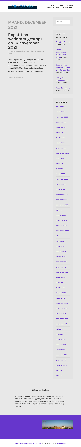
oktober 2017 (61, 360)
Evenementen (68, 8)
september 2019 (62, 272)
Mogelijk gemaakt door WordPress (28, 443)
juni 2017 (59, 376)
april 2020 (60, 241)
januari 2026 (60, 112)
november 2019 (61, 262)
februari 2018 (61, 344)
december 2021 (62, 195)
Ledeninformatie (53, 8)
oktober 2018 (61, 313)
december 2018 (62, 303)
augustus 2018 (61, 324)
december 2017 (61, 355)
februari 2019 (61, 293)
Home (52, 5)
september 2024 (62, 153)
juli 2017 (59, 370)
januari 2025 (60, 143)
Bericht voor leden (34, 51)
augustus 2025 (61, 127)
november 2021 (61, 200)
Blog (61, 5)
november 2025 (62, 117)
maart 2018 (60, 339)
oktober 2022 (61, 184)
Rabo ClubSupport (63, 88)
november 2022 (62, 179)
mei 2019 (59, 282)
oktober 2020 (61, 226)
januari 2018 (60, 350)
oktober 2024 (61, 148)
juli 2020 (59, 236)
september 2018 (62, 319)
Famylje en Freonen (63, 42)
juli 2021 (59, 210)
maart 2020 (60, 246)
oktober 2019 (61, 267)
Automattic (61, 443)
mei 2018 (59, 334)
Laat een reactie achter (15, 78)
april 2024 (60, 158)
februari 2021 (61, 215)
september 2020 (62, 231)
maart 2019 (60, 288)
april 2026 (60, 107)
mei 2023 (59, 169)
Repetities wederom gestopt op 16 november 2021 (25, 41)
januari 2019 (60, 298)
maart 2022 (60, 189)
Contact (70, 5)
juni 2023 (59, 163)
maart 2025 (60, 138)
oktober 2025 (61, 122)
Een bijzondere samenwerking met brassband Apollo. (63, 67)
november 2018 (62, 308)
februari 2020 (61, 251)
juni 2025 (59, 132)
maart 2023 (60, 174)
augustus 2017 (61, 365)
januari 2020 (60, 257)
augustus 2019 (61, 277)
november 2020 (62, 220)
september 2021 (62, 205)
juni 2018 (59, 329)
